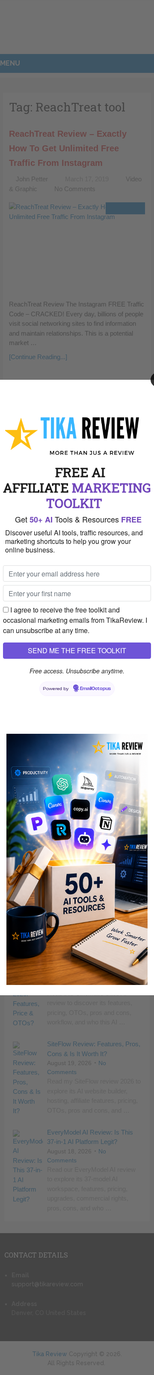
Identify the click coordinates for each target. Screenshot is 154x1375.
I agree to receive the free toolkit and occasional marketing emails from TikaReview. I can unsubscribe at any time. (75, 620)
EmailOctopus (95, 689)
